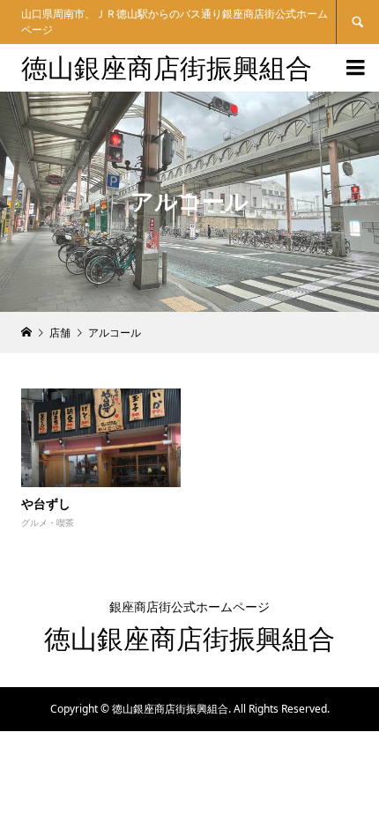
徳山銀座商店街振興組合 (166, 67)
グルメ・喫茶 (47, 522)
